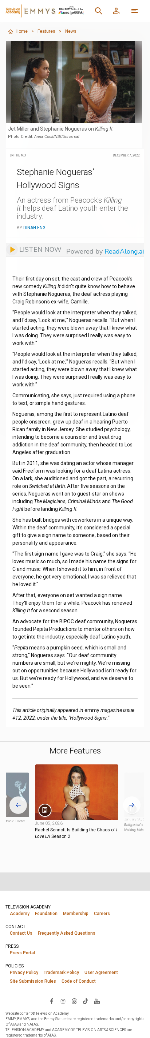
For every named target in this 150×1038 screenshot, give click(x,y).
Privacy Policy (24, 972)
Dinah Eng (34, 227)
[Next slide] (132, 805)
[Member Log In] (116, 11)
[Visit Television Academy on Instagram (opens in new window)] (63, 1001)
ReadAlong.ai (124, 251)
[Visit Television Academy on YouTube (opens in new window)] (97, 1001)
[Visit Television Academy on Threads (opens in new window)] (74, 1001)
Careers (102, 913)
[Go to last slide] (18, 805)
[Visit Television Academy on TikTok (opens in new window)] (85, 1001)
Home (22, 31)
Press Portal (22, 952)
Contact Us (21, 933)
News (70, 31)
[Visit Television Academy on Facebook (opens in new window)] (51, 1001)
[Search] (98, 11)
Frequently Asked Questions (66, 933)
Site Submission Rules (33, 981)
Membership (75, 913)
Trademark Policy (61, 972)
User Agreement (101, 972)
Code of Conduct (79, 981)
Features (46, 31)
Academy (19, 913)
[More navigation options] (134, 11)
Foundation (46, 913)
